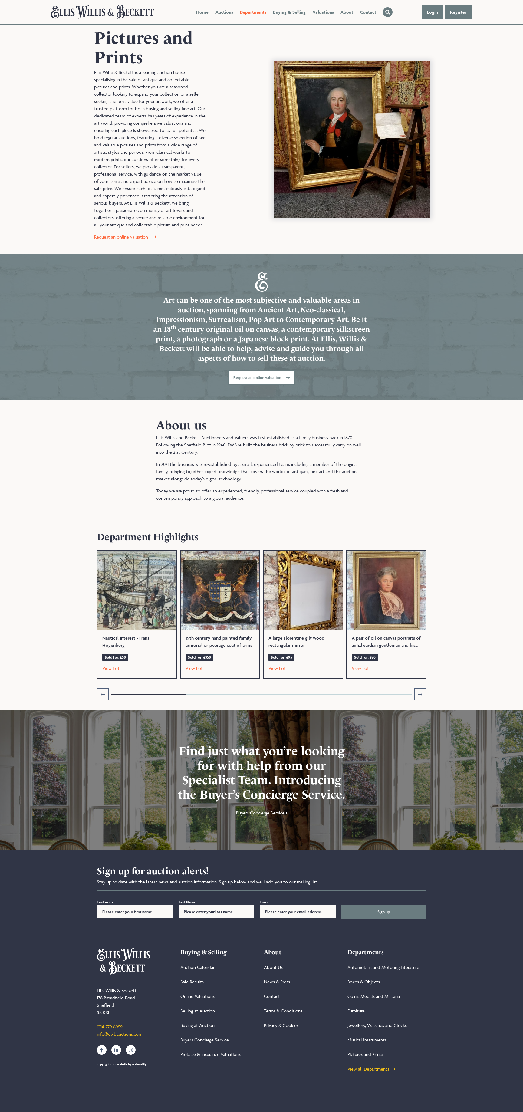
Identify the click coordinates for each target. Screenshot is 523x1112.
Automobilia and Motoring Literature (383, 967)
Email (264, 902)
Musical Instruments (366, 1040)
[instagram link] (131, 1050)
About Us (273, 967)
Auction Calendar (197, 967)
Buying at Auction (197, 1025)
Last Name (187, 902)
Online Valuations (197, 996)
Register (458, 12)
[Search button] (388, 12)
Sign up (383, 911)
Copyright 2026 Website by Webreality (121, 1064)
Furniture (356, 1011)
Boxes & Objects (363, 982)
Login (432, 12)
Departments (253, 12)
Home (202, 12)
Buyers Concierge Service (261, 813)
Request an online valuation (121, 237)
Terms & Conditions (283, 1011)
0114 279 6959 (110, 1027)
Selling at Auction (197, 1011)
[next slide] (420, 694)
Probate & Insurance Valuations (210, 1054)
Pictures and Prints (365, 1054)
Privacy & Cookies (281, 1025)
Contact (368, 12)
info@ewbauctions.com (119, 1034)
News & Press (277, 982)
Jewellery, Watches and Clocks (377, 1025)
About (346, 12)
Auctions (224, 12)
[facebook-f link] (102, 1050)
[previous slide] (103, 694)
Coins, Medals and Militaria (373, 996)
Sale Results (192, 982)
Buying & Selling (289, 12)
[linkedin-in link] (116, 1050)
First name (105, 902)
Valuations (323, 12)
